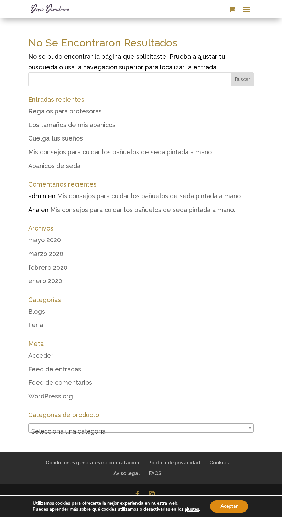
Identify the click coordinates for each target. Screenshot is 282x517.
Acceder (41, 355)
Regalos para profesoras (65, 111)
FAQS (155, 473)
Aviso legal (126, 473)
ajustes (192, 509)
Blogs (36, 311)
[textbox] (141, 431)
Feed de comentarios (60, 382)
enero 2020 (45, 280)
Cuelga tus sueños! (56, 138)
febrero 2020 (47, 267)
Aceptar (229, 506)
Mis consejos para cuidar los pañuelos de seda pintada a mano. (120, 152)
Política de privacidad (174, 462)
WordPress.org (50, 396)
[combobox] (141, 428)
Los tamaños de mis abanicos (72, 124)
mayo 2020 (44, 240)
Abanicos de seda (54, 165)
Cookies (219, 462)
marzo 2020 (45, 253)
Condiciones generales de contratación (92, 462)
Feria (35, 324)
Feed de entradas (54, 369)
